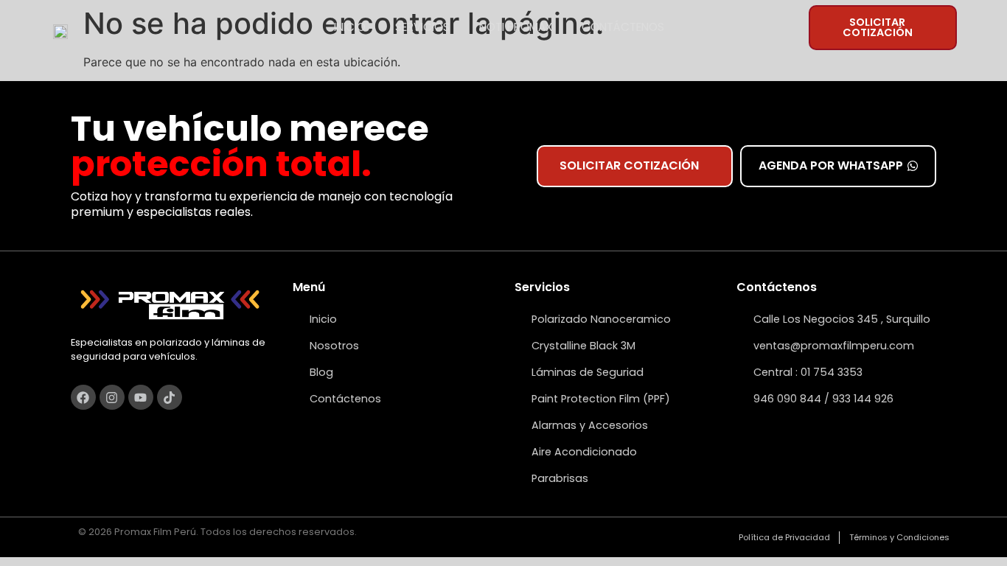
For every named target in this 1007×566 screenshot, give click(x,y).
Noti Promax (515, 27)
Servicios (422, 27)
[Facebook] (83, 397)
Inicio (350, 27)
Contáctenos (623, 27)
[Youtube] (140, 397)
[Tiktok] (169, 397)
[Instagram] (112, 397)
